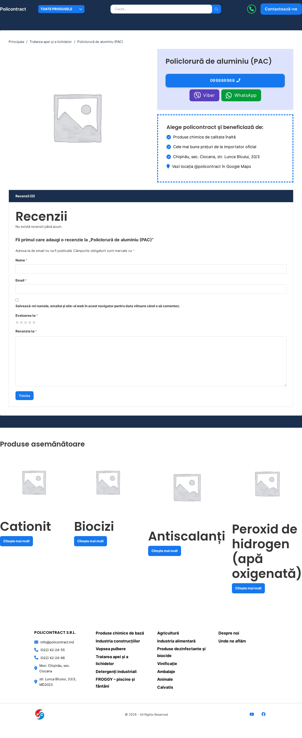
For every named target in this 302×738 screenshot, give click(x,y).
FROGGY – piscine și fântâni (115, 682)
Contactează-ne (281, 9)
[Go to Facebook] (263, 714)
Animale (165, 679)
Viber (209, 95)
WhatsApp (245, 95)
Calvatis (165, 687)
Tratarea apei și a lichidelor (51, 42)
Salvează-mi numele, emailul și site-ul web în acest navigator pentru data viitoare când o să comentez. (97, 306)
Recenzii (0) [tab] (25, 196)
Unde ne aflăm (232, 641)
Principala (16, 42)
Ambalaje (166, 671)
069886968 (222, 80)
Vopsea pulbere (111, 648)
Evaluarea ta (26, 315)
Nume (21, 260)
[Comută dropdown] (80, 9)
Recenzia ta (26, 331)
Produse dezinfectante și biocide (181, 652)
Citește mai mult (16, 541)
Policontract (13, 9)
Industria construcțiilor (118, 641)
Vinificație (167, 663)
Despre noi (228, 633)
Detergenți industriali (116, 671)
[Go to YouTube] (252, 714)
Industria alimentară (176, 641)
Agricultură (168, 633)
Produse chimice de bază (120, 633)
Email (21, 280)
